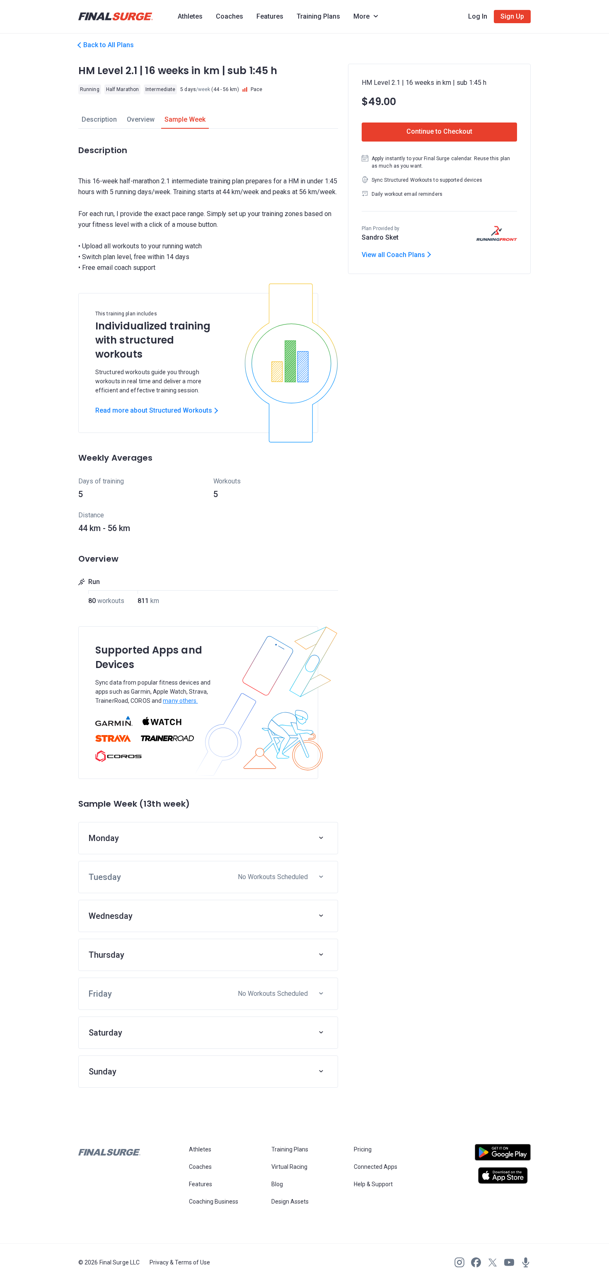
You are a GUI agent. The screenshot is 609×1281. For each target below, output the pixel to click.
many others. (180, 700)
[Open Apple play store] (503, 1175)
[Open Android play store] (503, 1155)
